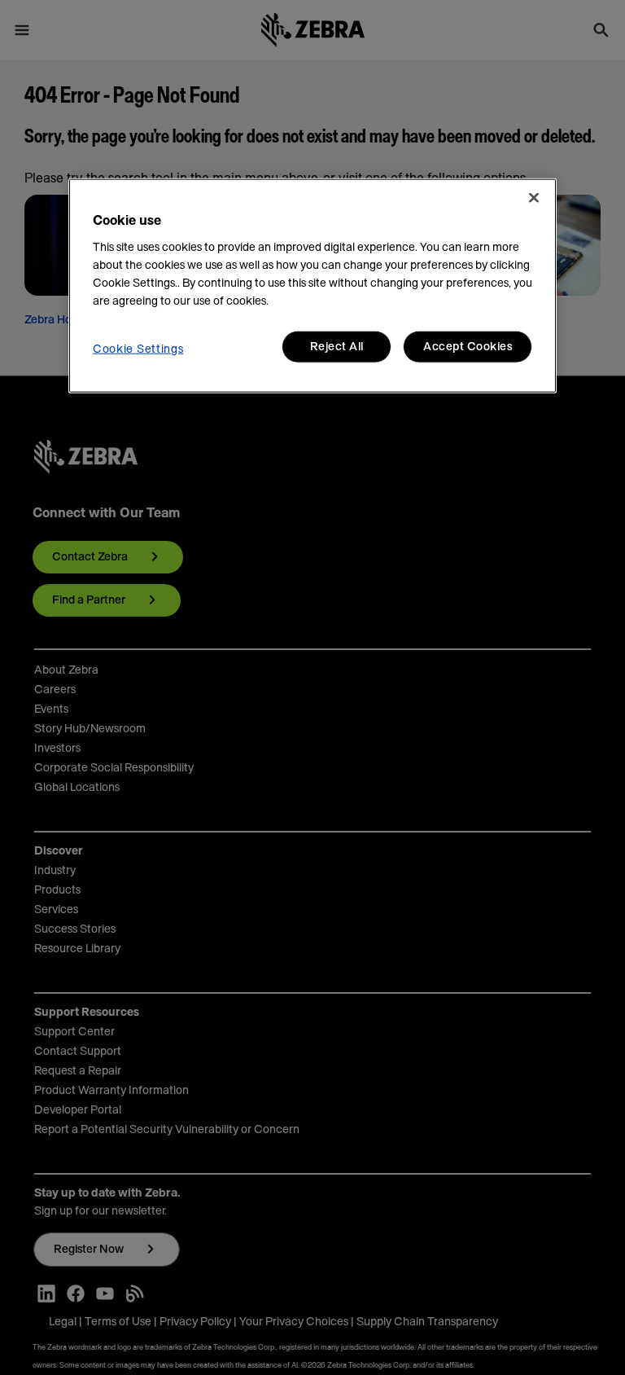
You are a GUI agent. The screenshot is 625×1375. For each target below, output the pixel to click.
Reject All (337, 347)
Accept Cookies (467, 347)
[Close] (534, 198)
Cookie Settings (138, 349)
